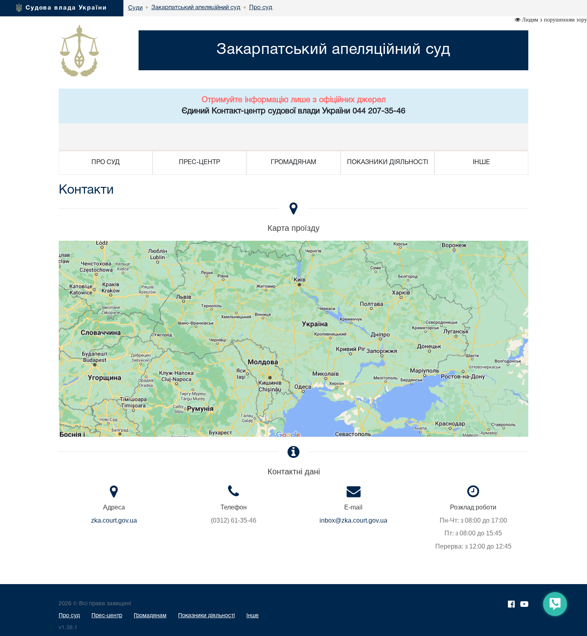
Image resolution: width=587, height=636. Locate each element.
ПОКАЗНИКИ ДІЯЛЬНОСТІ (387, 162)
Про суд (69, 615)
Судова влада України (66, 8)
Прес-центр (106, 615)
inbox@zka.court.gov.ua (353, 520)
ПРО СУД (105, 162)
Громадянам (150, 615)
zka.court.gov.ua (114, 520)
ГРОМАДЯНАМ (293, 162)
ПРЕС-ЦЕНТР (199, 162)
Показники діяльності (206, 615)
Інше (252, 615)
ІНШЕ (481, 162)
